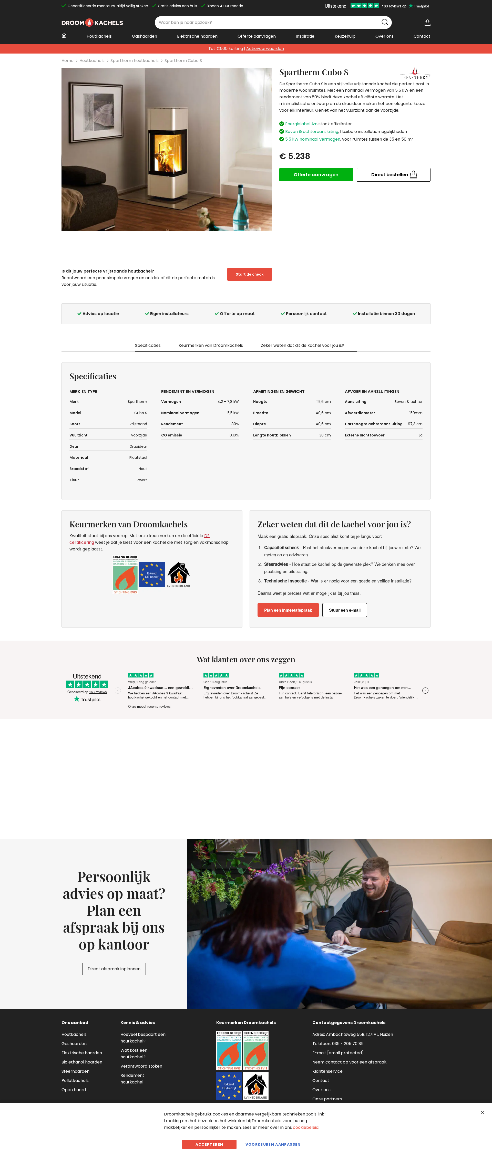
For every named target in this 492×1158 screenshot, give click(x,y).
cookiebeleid (306, 1127)
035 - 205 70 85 (348, 1044)
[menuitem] (65, 35)
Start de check (249, 274)
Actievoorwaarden (265, 48)
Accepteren (209, 1144)
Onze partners (327, 1099)
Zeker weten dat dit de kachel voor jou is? (302, 345)
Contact (320, 1080)
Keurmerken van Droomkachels (211, 345)
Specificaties (148, 345)
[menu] (245, 38)
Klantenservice (327, 1071)
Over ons (321, 1090)
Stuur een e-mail (345, 610)
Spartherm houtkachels (134, 61)
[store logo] (92, 22)
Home (67, 61)
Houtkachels (92, 61)
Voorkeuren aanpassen (273, 1144)
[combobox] (273, 22)
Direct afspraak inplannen (114, 969)
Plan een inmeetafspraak (288, 610)
